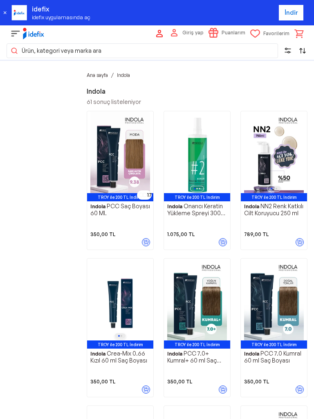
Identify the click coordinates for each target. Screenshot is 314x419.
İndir (291, 12)
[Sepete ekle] (146, 242)
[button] (142, 50)
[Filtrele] (288, 51)
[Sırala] (302, 51)
